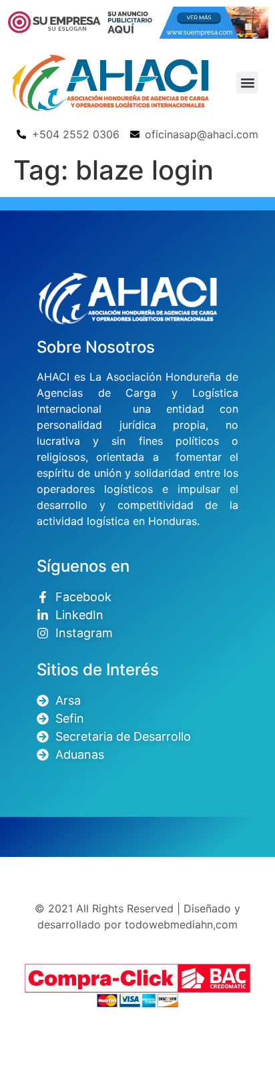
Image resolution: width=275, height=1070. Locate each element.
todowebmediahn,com (181, 924)
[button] (247, 82)
